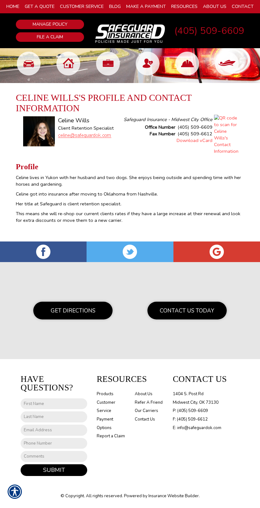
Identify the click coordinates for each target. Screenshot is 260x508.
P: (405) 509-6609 (190, 411)
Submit (54, 470)
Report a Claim (111, 436)
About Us (144, 394)
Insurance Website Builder (173, 496)
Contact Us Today (187, 310)
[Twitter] (129, 252)
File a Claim (50, 37)
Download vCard (194, 140)
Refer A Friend (149, 402)
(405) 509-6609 (209, 30)
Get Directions (73, 310)
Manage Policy (50, 24)
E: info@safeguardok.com (197, 428)
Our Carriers (146, 411)
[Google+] (216, 252)
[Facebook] (43, 252)
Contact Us (145, 419)
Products (105, 394)
